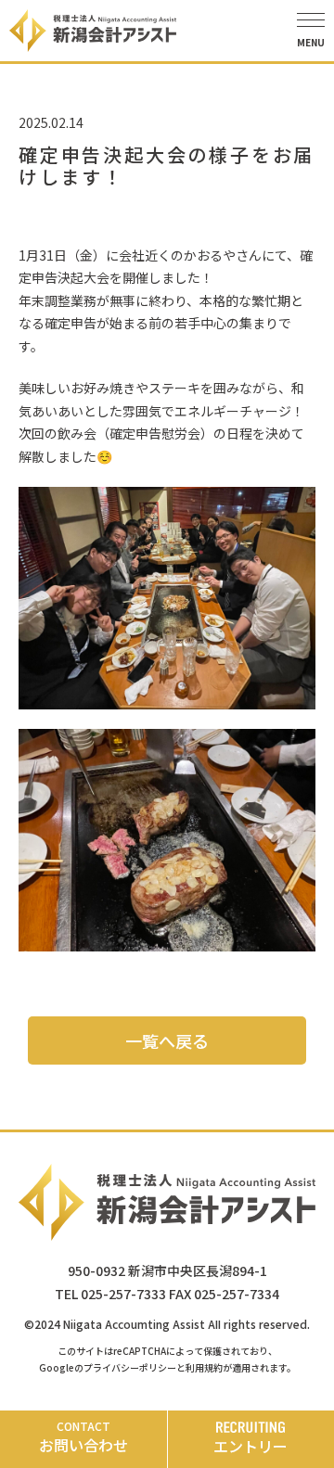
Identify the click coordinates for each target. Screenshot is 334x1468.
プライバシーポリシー (130, 1367)
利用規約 (204, 1367)
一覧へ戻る (167, 1040)
